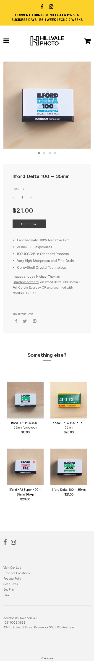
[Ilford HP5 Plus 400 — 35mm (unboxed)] (25, 400)
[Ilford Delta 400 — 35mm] (68, 467)
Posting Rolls (12, 579)
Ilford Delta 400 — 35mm (69, 490)
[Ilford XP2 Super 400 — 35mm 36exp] (25, 467)
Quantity (18, 189)
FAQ (6, 595)
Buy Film (8, 589)
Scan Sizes (10, 584)
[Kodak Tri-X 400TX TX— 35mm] (68, 400)
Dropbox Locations (16, 573)
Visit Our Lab (12, 568)
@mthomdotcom (26, 282)
